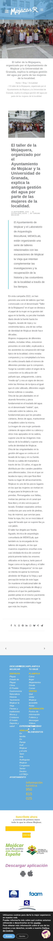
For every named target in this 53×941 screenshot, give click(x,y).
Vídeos (32, 723)
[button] (42, 10)
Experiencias (26, 726)
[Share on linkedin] (26, 625)
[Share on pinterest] (22, 625)
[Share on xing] (38, 625)
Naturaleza (15, 694)
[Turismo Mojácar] (24, 10)
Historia (13, 697)
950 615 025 (29, 793)
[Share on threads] (19, 625)
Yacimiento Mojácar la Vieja (15, 703)
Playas (13, 676)
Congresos (24, 765)
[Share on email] (42, 625)
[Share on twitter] (15, 625)
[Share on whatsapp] (30, 625)
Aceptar (9, 936)
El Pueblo (14, 688)
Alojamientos (35, 682)
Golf (21, 745)
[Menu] (7, 11)
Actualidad (33, 83)
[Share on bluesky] (34, 625)
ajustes (37, 923)
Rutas (31, 706)
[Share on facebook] (11, 625)
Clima (12, 685)
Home (18, 83)
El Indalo (14, 720)
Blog (24, 83)
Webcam (24, 666)
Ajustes (22, 936)
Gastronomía (16, 691)
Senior (22, 768)
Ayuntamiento (18, 777)
